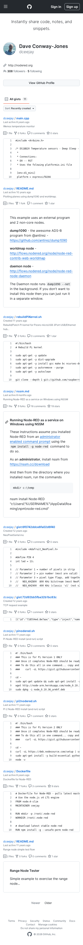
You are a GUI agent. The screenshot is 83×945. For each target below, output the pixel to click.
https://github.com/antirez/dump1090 (38, 240)
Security (34, 920)
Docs (72, 920)
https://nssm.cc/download (30, 464)
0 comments (37, 133)
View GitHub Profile (41, 83)
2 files (10, 203)
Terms (11, 920)
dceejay (8, 118)
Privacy (22, 920)
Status (46, 920)
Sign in (56, 7)
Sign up (72, 7)
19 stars (55, 406)
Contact (30, 924)
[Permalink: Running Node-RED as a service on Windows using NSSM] (7, 422)
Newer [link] (35, 903)
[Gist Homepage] (29, 6)
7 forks (23, 786)
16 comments (38, 406)
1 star (51, 203)
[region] (41, 159)
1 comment (36, 203)
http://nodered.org (20, 65)
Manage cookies (47, 924)
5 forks (21, 406)
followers (16, 71)
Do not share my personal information (41, 928)
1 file (9, 133)
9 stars (55, 786)
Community (59, 920)
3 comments (39, 786)
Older (48, 903)
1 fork (22, 203)
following (35, 71)
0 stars (54, 133)
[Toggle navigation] (5, 6)
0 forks (21, 133)
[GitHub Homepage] (29, 934)
